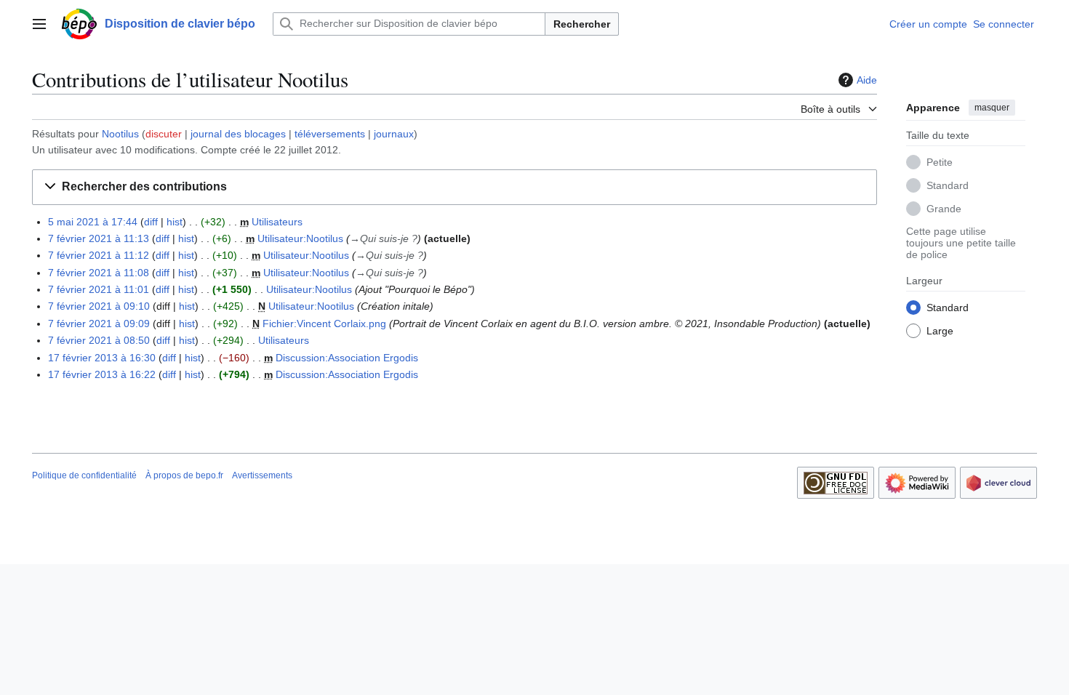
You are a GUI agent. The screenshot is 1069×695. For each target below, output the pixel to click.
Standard (947, 185)
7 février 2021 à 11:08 (98, 272)
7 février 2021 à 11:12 (98, 255)
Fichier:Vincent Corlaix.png (324, 323)
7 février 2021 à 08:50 (99, 340)
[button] (39, 24)
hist (175, 222)
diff (151, 222)
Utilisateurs (277, 222)
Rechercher (581, 24)
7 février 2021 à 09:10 (99, 306)
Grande (943, 208)
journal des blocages (238, 134)
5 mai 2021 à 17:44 (92, 222)
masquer (991, 108)
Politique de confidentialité (84, 475)
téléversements (330, 134)
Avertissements (262, 475)
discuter (163, 134)
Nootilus (120, 134)
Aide (867, 80)
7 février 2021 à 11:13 (98, 238)
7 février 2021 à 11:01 (98, 289)
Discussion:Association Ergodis (347, 357)
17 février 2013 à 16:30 (102, 357)
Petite (939, 162)
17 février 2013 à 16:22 (102, 374)
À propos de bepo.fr (184, 475)
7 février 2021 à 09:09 (99, 323)
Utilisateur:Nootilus (300, 238)
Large (939, 331)
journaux (394, 134)
